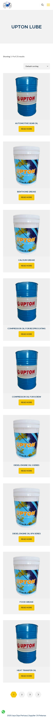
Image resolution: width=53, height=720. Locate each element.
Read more (26, 129)
